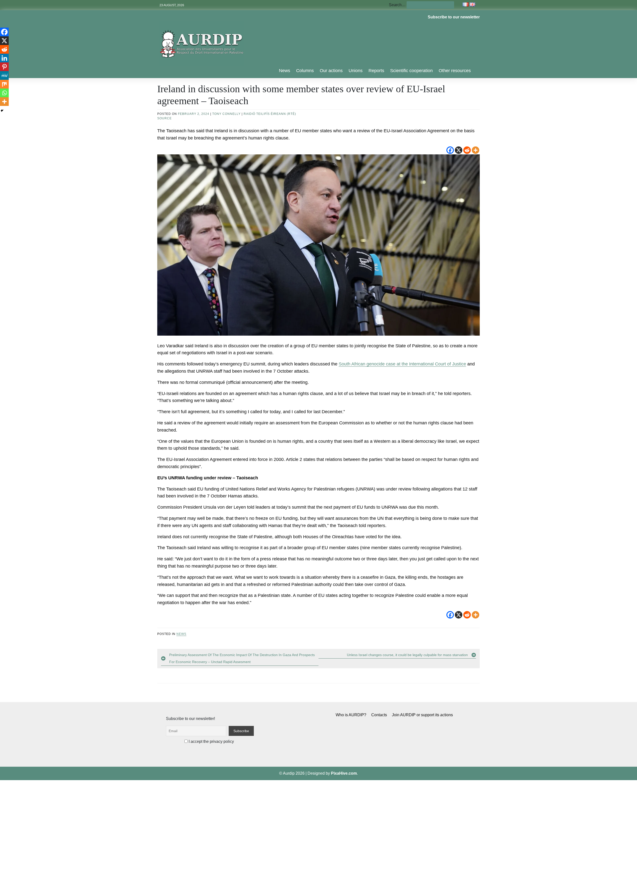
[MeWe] (4, 75)
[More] (475, 150)
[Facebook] (450, 150)
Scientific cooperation (411, 70)
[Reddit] (467, 150)
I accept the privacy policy (211, 741)
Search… (397, 5)
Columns (305, 70)
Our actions (331, 70)
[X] (458, 150)
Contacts (379, 715)
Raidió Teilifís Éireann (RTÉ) (270, 114)
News (284, 70)
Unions (356, 70)
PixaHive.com (344, 773)
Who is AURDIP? (351, 715)
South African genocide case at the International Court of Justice (402, 363)
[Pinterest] (4, 66)
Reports (376, 70)
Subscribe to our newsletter (454, 17)
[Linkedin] (4, 58)
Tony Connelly (226, 114)
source (164, 118)
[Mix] (4, 84)
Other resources (455, 70)
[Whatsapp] (4, 93)
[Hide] (2, 111)
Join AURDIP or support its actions (422, 715)
